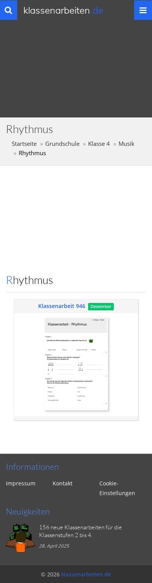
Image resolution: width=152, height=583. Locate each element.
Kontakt (62, 483)
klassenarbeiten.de (86, 574)
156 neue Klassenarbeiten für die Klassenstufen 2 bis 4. (80, 531)
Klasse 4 (99, 144)
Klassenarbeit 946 (61, 306)
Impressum (20, 483)
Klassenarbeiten (63, 10)
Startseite (24, 144)
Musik (126, 144)
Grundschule (62, 144)
